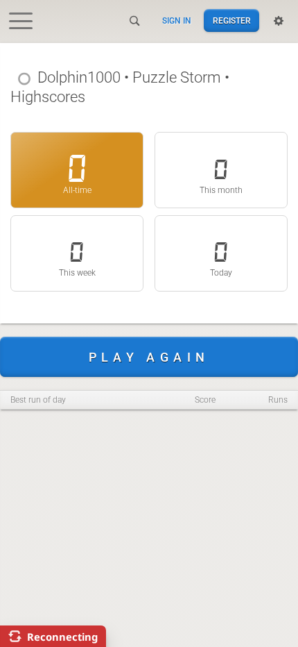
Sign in (176, 21)
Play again (149, 357)
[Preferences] (278, 21)
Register (232, 21)
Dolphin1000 (79, 77)
